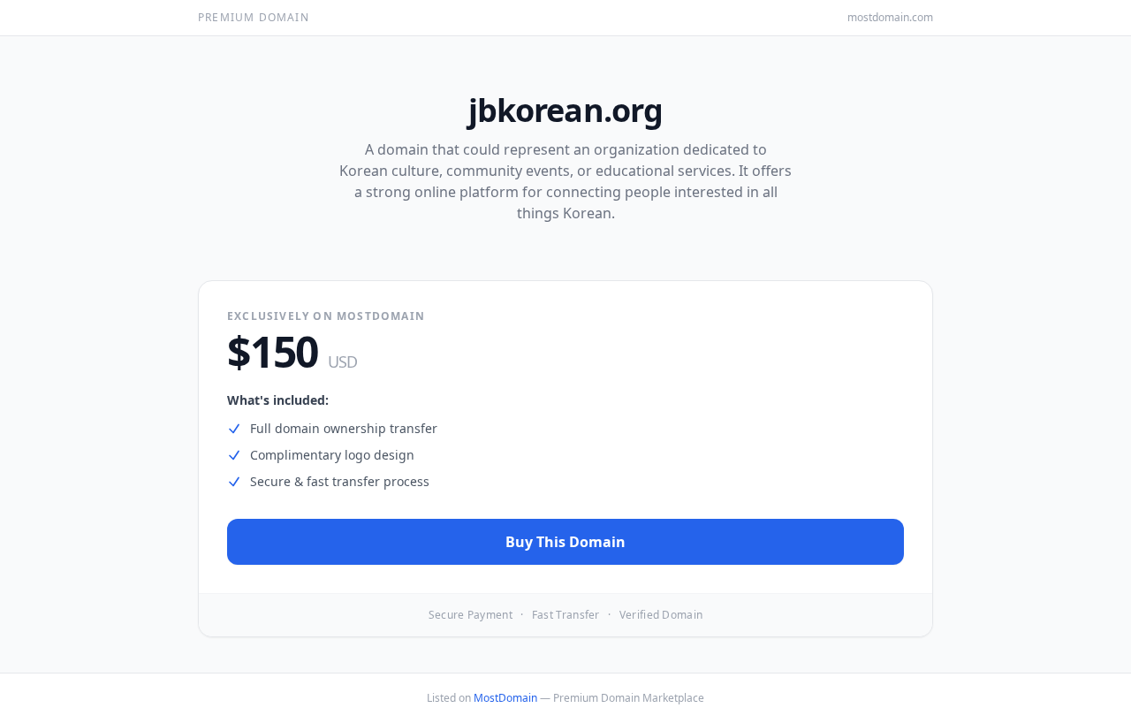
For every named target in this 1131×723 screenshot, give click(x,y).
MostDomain (505, 697)
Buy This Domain (565, 542)
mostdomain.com (890, 18)
